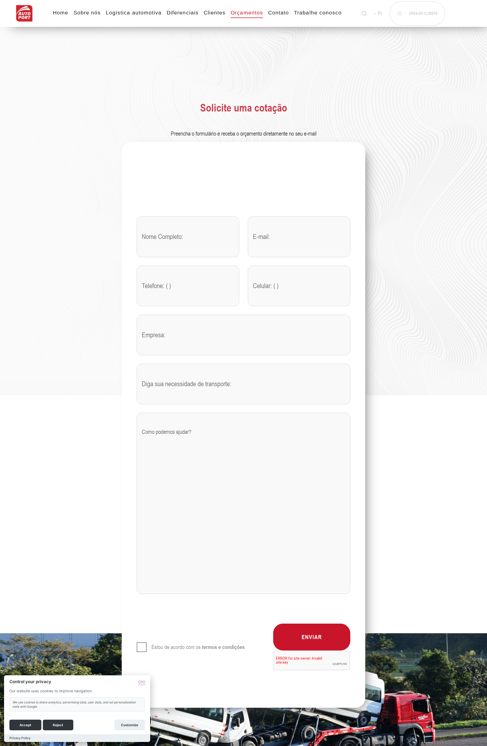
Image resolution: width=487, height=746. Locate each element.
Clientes (214, 12)
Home (60, 12)
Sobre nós (87, 12)
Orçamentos (247, 12)
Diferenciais (183, 12)
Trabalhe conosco (318, 12)
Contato (278, 12)
